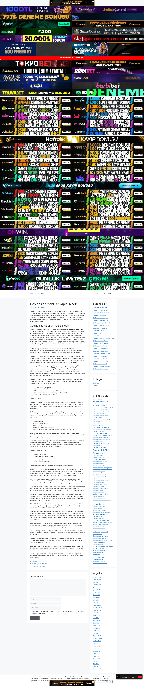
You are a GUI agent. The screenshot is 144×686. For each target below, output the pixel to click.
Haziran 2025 (97, 584)
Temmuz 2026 (97, 577)
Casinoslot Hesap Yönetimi (101, 313)
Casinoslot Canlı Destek (101, 427)
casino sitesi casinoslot (100, 405)
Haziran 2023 (97, 641)
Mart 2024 (96, 618)
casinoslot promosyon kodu (99, 498)
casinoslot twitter (97, 524)
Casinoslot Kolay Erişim (100, 359)
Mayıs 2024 (96, 613)
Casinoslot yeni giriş (100, 536)
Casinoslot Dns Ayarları (100, 315)
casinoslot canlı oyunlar (97, 429)
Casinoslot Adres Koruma (100, 310)
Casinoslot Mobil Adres (100, 328)
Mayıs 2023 (96, 643)
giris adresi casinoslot (99, 546)
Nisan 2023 (96, 646)
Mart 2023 (96, 648)
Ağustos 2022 (97, 666)
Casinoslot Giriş (108, 294)
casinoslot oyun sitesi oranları (98, 492)
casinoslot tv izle (97, 522)
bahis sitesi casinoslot (100, 402)
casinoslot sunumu (106, 512)
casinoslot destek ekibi (107, 435)
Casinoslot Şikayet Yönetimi (101, 323)
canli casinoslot (97, 404)
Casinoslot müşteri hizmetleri (100, 484)
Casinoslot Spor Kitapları (100, 346)
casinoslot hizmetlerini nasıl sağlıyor (100, 563)
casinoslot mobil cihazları (98, 478)
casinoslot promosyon (98, 496)
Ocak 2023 (96, 653)
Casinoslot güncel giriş (98, 465)
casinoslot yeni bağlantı (97, 534)
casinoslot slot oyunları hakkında (99, 506)
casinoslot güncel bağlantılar (98, 463)
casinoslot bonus (97, 417)
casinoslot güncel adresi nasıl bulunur (100, 461)
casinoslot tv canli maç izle (101, 520)
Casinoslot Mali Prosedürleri (39, 566)
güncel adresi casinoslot (99, 550)
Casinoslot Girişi (99, 453)
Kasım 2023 (96, 628)
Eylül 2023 (96, 633)
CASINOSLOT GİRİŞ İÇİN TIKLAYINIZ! (72, 58)
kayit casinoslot (99, 554)
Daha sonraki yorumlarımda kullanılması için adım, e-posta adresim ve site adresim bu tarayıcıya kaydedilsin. (58, 612)
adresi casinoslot (97, 399)
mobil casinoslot (99, 557)
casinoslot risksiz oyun (97, 500)
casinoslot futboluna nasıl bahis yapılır (100, 437)
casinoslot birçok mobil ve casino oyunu (100, 415)
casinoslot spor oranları (97, 512)
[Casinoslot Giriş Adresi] (37, 294)
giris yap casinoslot (98, 548)
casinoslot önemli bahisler (98, 540)
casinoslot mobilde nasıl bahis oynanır (100, 480)
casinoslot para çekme (100, 494)
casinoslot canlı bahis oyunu (98, 423)
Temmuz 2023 (97, 638)
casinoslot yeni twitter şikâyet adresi (100, 538)
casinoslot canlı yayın (107, 429)
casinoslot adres (97, 408)
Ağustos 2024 (97, 605)
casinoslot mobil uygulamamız (98, 482)
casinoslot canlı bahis (98, 421)
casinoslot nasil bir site (98, 486)
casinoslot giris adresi (101, 443)
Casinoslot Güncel (98, 455)
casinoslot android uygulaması (99, 561)
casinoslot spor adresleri (97, 508)
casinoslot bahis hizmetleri (107, 411)
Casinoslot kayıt (107, 469)
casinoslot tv (97, 516)
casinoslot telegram (99, 514)
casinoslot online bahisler (98, 490)
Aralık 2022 (96, 656)
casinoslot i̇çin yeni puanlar (98, 467)
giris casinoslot (109, 546)
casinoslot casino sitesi (100, 433)
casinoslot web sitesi (99, 528)
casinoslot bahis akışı (97, 411)
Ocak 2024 (96, 623)
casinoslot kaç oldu (97, 472)
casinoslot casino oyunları (100, 431)
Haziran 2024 (97, 610)
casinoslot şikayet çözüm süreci (99, 544)
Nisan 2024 (96, 615)
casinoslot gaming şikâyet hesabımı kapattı (101, 439)
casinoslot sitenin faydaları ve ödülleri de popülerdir (103, 502)
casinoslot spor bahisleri (99, 510)
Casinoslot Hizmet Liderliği (101, 343)
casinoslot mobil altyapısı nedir (39, 563)
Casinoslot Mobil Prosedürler (101, 366)
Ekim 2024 (96, 600)
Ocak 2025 (96, 592)
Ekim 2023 (96, 630)
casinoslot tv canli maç (98, 518)
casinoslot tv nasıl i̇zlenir (107, 522)
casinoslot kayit (97, 469)
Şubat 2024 (96, 620)
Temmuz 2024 (97, 607)
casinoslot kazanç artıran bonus (99, 471)
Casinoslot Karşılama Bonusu (101, 353)
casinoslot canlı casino (98, 425)
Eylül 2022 (96, 664)
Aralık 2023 (96, 625)
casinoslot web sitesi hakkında (99, 530)
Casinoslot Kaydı (36, 564)
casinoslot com (97, 435)
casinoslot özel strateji (108, 540)
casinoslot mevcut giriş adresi (100, 476)
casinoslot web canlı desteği (98, 526)
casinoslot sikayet (106, 500)
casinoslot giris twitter (97, 445)
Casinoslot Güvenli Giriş (100, 364)
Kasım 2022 (96, 659)
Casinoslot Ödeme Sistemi (101, 307)
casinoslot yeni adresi (100, 532)
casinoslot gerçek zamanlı (98, 441)
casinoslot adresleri (96, 409)
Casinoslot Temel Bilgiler (100, 318)
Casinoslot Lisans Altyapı (100, 369)
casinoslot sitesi (99, 504)
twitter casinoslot (98, 559)
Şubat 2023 (96, 651)
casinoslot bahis (105, 409)
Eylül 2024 (96, 602)
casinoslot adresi (108, 408)
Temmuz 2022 (97, 669)
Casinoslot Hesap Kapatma (101, 325)
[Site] (36, 100)
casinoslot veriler (105, 524)
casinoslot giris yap (100, 447)
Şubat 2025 (96, 590)
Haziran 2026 (97, 579)
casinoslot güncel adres (101, 457)
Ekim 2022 (96, 661)
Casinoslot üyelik (99, 542)
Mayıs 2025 (96, 587)
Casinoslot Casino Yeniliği (100, 351)
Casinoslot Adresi (98, 330)
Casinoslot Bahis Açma (100, 356)
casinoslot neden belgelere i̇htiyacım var (100, 488)
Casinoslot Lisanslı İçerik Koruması (103, 338)
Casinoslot (98, 294)
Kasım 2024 (96, 597)
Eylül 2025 (96, 582)
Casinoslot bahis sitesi (99, 413)
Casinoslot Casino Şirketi (100, 341)
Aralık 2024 (96, 595)
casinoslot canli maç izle (102, 419)
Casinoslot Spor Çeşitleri (100, 361)
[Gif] (72, 139)
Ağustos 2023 (97, 636)
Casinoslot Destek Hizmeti (101, 320)
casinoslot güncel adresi (99, 459)
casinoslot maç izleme (99, 475)
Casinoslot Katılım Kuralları (101, 348)
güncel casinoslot (98, 552)
